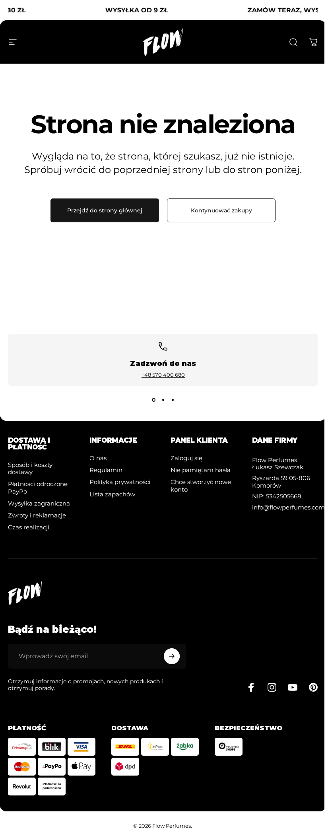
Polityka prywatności (119, 482)
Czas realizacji (28, 527)
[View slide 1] (153, 400)
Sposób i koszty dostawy (30, 468)
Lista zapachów (112, 494)
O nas (98, 458)
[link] (283, 464)
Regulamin (105, 470)
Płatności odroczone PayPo (38, 487)
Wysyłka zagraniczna (39, 503)
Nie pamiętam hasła (201, 470)
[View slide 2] (163, 400)
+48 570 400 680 (163, 374)
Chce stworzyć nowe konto (201, 485)
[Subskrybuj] (172, 656)
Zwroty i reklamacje (37, 515)
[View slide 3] (172, 400)
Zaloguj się (186, 458)
